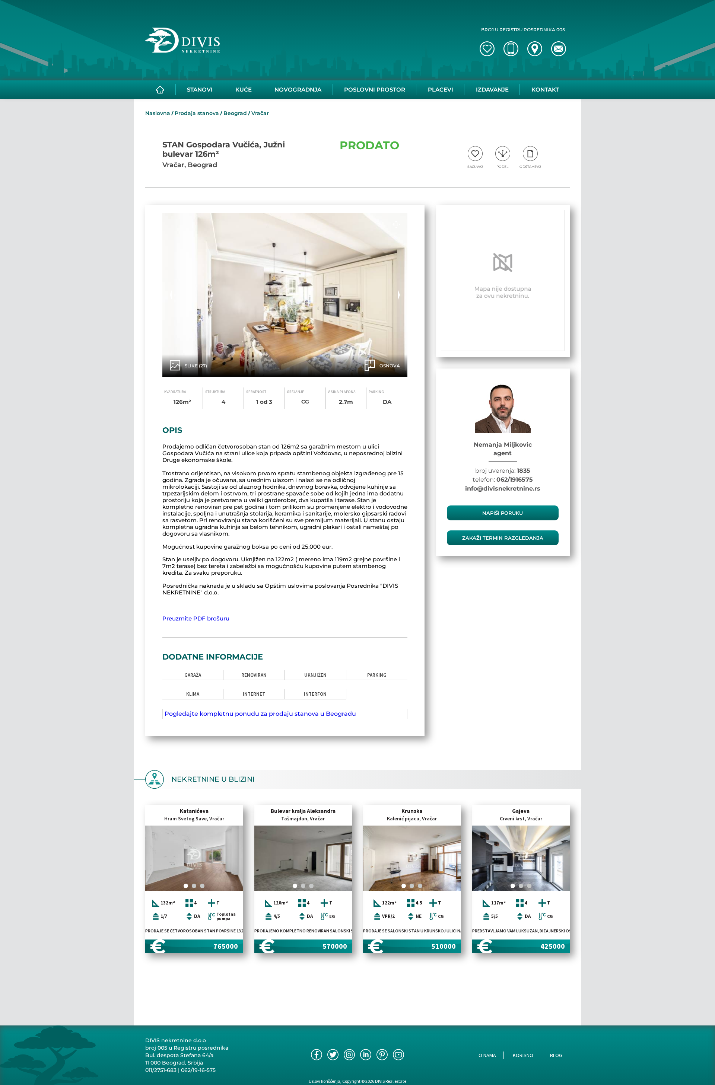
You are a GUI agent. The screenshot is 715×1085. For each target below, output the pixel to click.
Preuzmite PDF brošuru (195, 618)
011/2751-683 (161, 1070)
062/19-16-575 (198, 1070)
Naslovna (157, 113)
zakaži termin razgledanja (502, 538)
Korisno (523, 1055)
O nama (487, 1055)
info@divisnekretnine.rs (502, 488)
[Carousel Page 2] (194, 886)
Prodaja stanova (197, 113)
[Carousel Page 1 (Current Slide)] (186, 886)
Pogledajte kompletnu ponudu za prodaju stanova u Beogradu (260, 713)
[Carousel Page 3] (202, 886)
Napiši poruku (502, 513)
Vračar (260, 113)
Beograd (235, 113)
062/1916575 (514, 479)
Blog (556, 1055)
